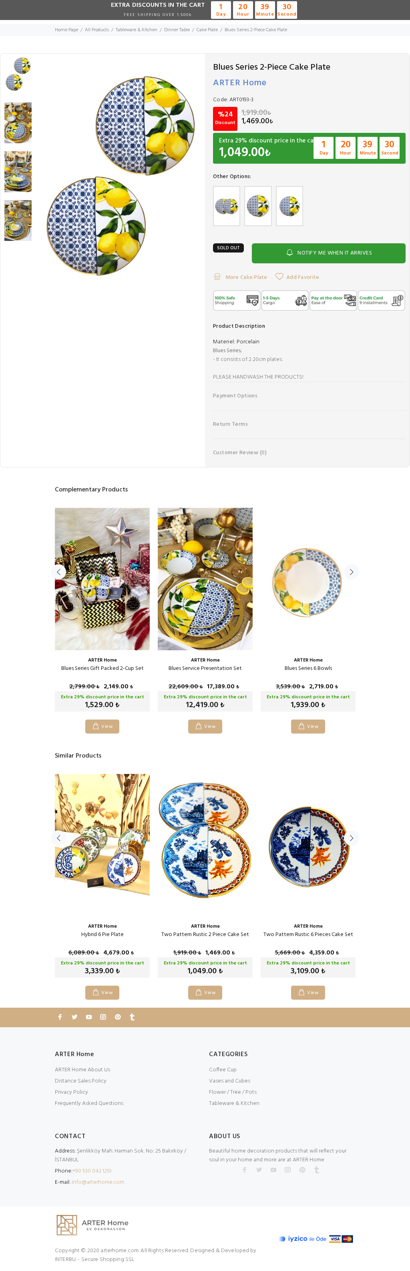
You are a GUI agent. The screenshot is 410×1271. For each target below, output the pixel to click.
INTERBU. (65, 1259)
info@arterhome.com (98, 1182)
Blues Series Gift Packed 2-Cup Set (102, 668)
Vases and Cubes (229, 1081)
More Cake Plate (245, 277)
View (107, 727)
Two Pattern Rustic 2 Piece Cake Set (205, 934)
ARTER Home (240, 83)
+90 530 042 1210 (92, 1171)
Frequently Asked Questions (89, 1103)
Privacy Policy (71, 1092)
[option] (18, 78)
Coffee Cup (223, 1070)
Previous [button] (58, 571)
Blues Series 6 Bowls (308, 668)
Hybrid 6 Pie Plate (102, 934)
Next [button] (351, 571)
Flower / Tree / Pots (233, 1092)
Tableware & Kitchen (234, 1103)
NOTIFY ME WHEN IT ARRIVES (334, 253)
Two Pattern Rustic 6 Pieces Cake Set (308, 934)
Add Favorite (302, 277)
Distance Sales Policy (81, 1081)
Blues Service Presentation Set (205, 668)
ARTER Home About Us (82, 1070)
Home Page (66, 30)
